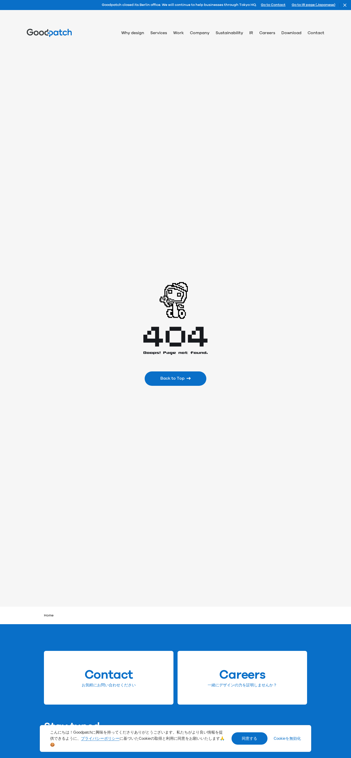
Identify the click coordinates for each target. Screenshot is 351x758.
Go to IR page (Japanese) (313, 5)
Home (49, 615)
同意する (249, 738)
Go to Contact (273, 5)
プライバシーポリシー (100, 738)
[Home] (49, 33)
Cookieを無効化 (287, 738)
